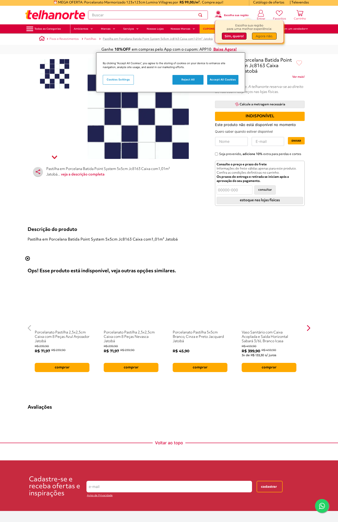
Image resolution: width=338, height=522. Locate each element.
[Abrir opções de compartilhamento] (38, 171)
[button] (47, 28)
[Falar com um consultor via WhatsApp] (322, 506)
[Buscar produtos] (201, 15)
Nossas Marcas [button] (180, 28)
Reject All (188, 79)
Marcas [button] (106, 28)
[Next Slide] (308, 275)
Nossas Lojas (155, 28)
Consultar (265, 189)
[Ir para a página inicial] (55, 15)
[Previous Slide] (29, 275)
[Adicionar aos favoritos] (299, 63)
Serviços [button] (128, 28)
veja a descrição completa (83, 174)
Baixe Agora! (225, 50)
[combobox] (148, 15)
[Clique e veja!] (298, 77)
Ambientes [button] (81, 28)
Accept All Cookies (223, 79)
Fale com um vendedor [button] (290, 28)
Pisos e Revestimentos (64, 38)
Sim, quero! (234, 36)
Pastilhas (90, 38)
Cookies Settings (118, 79)
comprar (56, 314)
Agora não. (264, 36)
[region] (170, 72)
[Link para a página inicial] (42, 39)
